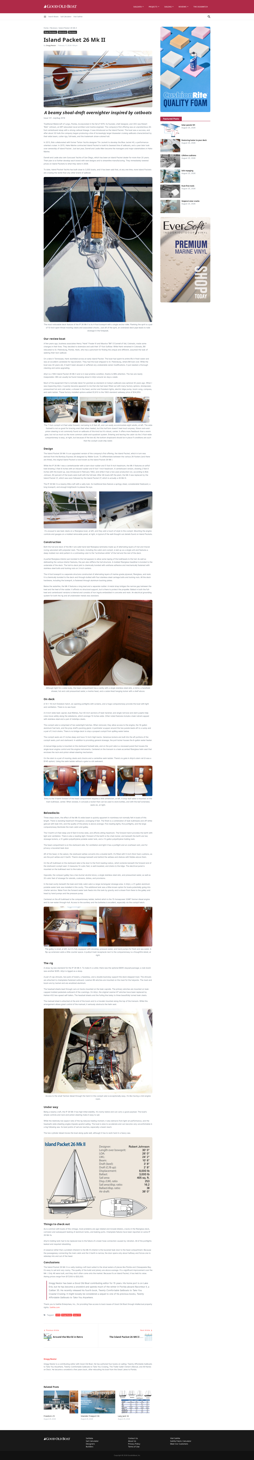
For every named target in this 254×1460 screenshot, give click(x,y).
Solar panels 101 (188, 125)
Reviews (182, 6)
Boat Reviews (50, 32)
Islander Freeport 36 (90, 1416)
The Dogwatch (200, 6)
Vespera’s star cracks (190, 201)
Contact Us (133, 1438)
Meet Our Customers (179, 1444)
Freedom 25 (49, 1416)
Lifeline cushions (189, 155)
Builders (89, 1446)
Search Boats (53, 16)
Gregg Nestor (51, 45)
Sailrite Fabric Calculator (180, 1441)
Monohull (62, 32)
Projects (153, 6)
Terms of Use (133, 1446)
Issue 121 (77, 1315)
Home (46, 28)
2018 (58, 1315)
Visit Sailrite (77, 16)
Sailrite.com (55, 1307)
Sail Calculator (65, 16)
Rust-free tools (188, 186)
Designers (90, 1444)
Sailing (168, 6)
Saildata (137, 6)
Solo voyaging (187, 170)
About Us (132, 1441)
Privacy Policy (134, 1444)
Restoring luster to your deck (194, 140)
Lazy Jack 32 (123, 1416)
